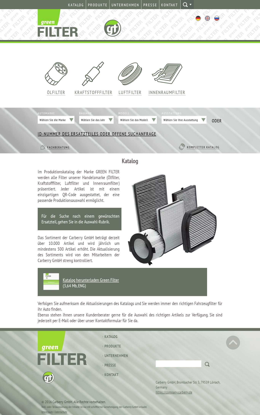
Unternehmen (125, 4)
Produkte (98, 4)
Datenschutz (60, 412)
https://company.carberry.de (174, 392)
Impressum (47, 412)
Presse (150, 4)
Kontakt (169, 4)
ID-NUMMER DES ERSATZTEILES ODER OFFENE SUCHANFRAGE (97, 134)
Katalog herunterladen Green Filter (91, 280)
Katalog (76, 4)
